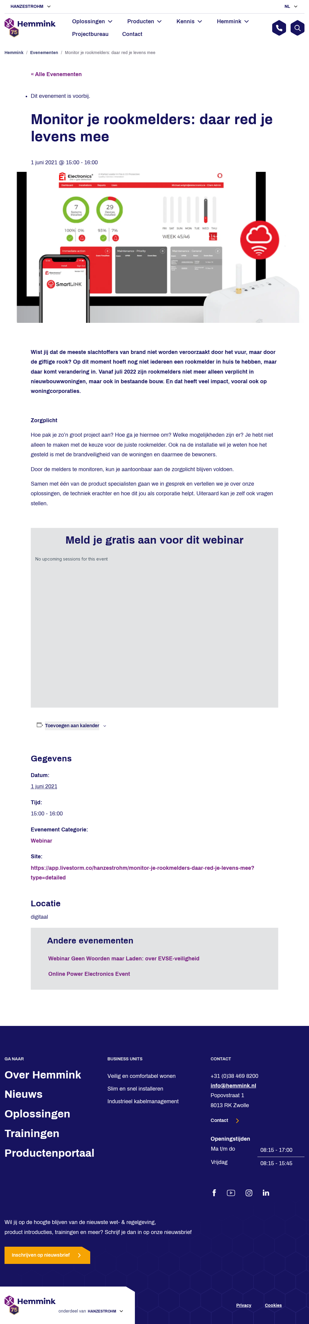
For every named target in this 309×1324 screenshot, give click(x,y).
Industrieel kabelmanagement (143, 1102)
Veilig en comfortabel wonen (141, 1076)
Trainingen (32, 1133)
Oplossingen (37, 1114)
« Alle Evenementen (56, 74)
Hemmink (14, 52)
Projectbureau (90, 34)
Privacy (243, 1305)
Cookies (273, 1305)
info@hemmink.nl (233, 1086)
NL (288, 6)
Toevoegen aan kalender (72, 725)
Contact (132, 34)
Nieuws (24, 1094)
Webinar (41, 841)
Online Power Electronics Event (89, 974)
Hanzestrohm (28, 6)
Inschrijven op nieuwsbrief (41, 1255)
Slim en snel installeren (135, 1089)
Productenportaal (49, 1153)
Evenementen (44, 52)
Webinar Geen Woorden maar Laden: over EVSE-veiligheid (123, 959)
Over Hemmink (43, 1075)
